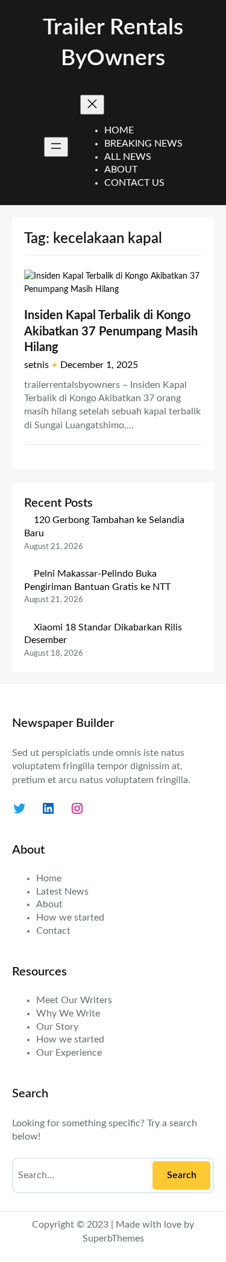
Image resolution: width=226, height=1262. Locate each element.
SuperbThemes (113, 1238)
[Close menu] (92, 105)
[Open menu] (56, 147)
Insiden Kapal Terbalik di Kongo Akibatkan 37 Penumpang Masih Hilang (111, 331)
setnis (36, 365)
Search (181, 1175)
